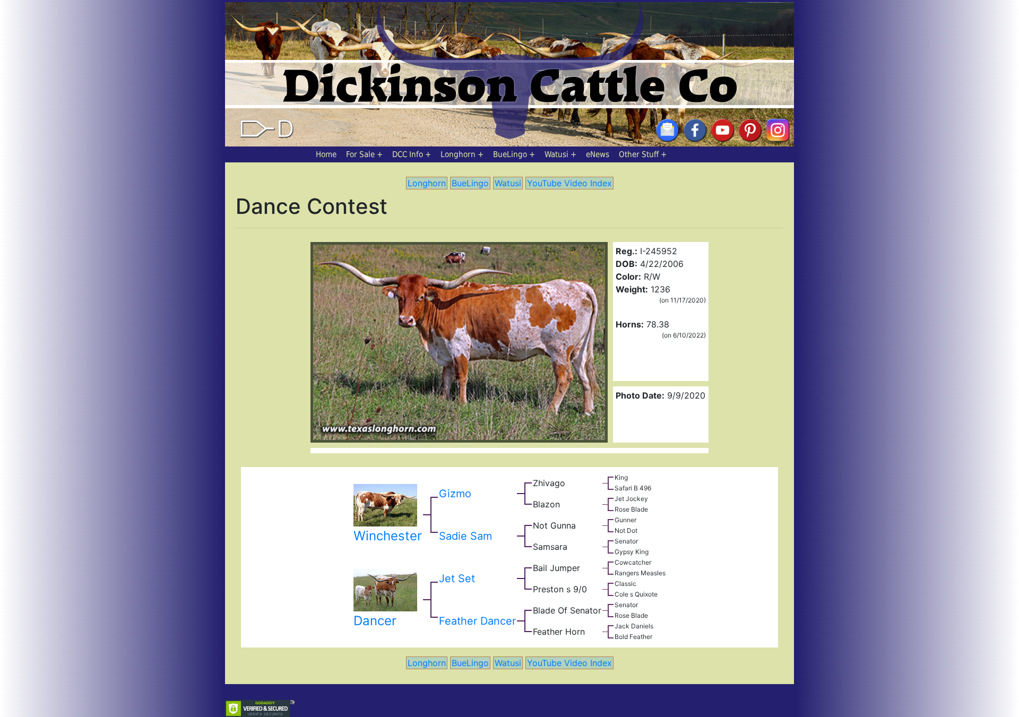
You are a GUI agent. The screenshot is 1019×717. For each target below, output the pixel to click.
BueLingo (510, 154)
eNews (597, 154)
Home (326, 154)
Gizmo (455, 493)
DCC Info (407, 154)
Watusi (556, 154)
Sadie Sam (465, 536)
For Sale (360, 154)
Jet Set (457, 578)
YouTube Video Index (569, 183)
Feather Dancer (477, 621)
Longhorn (458, 154)
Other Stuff (639, 154)
